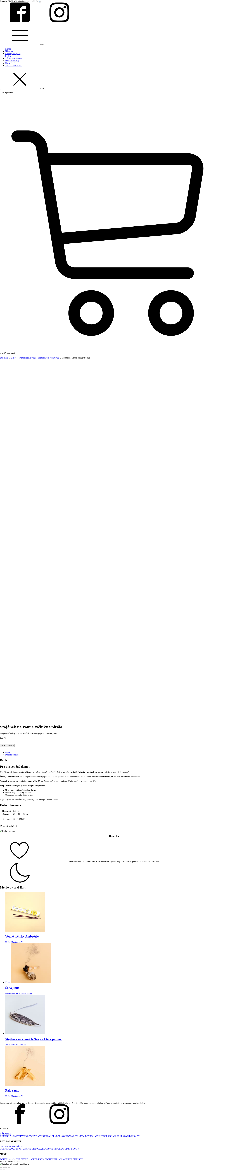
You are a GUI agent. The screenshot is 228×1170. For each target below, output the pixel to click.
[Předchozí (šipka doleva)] (1, 1169)
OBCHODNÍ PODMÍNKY (12, 1146)
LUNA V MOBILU (62, 1159)
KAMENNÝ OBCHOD (43, 1159)
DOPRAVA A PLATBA (40, 1149)
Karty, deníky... (11, 63)
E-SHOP (4, 1159)
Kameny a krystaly (13, 53)
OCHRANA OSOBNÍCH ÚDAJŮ (15, 1149)
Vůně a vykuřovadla (13, 58)
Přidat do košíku (7, 745)
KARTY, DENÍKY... (86, 1136)
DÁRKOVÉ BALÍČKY (66, 1136)
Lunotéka (11, 1159)
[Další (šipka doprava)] (4, 1169)
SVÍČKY (27, 1136)
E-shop (8, 49)
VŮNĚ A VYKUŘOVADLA (43, 1136)
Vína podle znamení (13, 65)
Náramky (9, 51)
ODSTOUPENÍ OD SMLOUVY (64, 1149)
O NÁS (30, 1159)
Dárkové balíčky (12, 61)
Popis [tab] (7, 752)
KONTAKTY (77, 1159)
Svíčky (8, 56)
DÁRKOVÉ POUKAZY (129, 1136)
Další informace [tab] (11, 755)
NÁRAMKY (5, 1134)
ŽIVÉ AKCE (21, 1159)
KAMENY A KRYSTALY (11, 1136)
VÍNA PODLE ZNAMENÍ (106, 1136)
